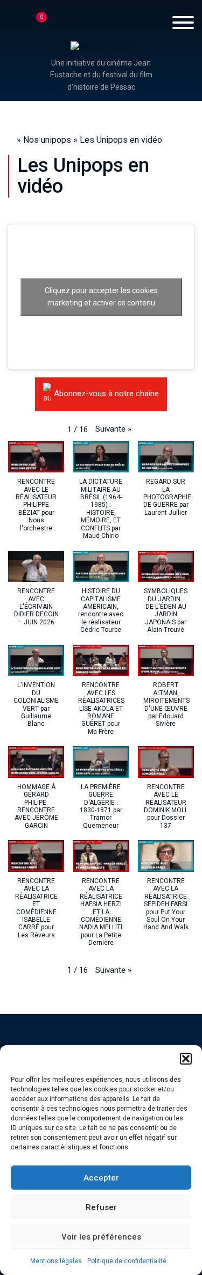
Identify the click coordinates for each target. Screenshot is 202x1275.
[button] (185, 1058)
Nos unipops (47, 140)
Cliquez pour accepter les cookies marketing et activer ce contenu (101, 296)
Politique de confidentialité (126, 1261)
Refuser (101, 1207)
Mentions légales (56, 1261)
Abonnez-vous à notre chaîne (106, 394)
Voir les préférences (101, 1237)
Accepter (101, 1178)
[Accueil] (101, 47)
